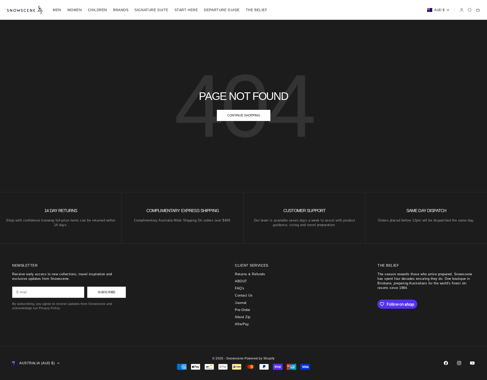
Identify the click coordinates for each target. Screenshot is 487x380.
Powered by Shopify (259, 358)
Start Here (186, 10)
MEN (57, 10)
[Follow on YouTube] (472, 363)
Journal (241, 303)
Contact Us (244, 295)
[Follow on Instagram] (459, 363)
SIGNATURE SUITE (151, 10)
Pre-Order (242, 310)
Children (97, 10)
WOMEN (74, 10)
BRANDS (120, 10)
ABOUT (241, 281)
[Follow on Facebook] (445, 363)
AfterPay (242, 324)
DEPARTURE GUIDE (221, 10)
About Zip (242, 317)
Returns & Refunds (250, 274)
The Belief (257, 10)
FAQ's (240, 288)
